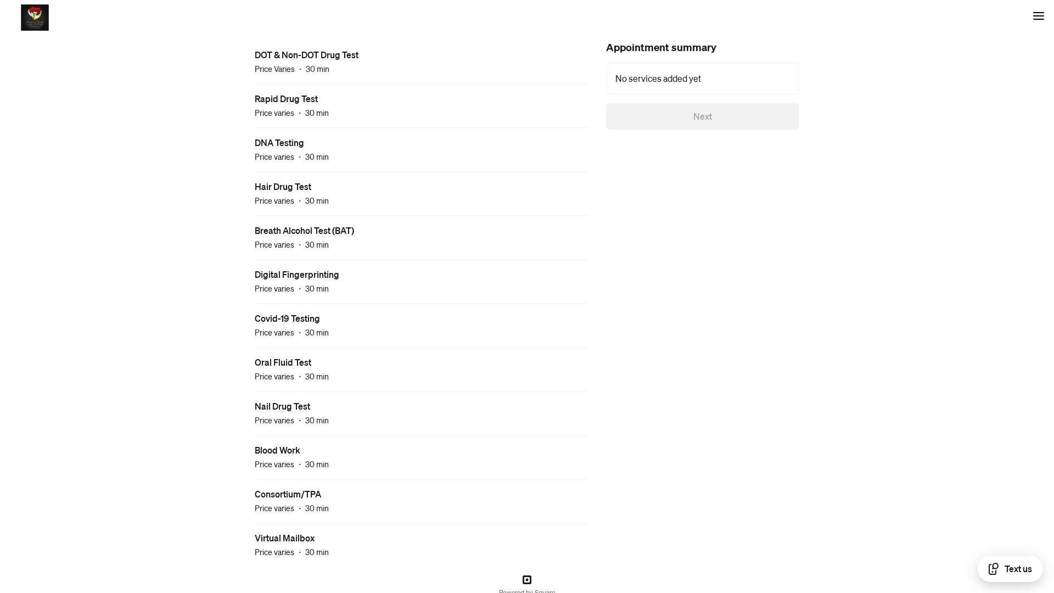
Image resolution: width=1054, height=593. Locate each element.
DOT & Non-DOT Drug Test (306, 54)
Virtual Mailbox (285, 538)
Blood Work (277, 450)
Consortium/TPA (288, 494)
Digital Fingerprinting (297, 274)
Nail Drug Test (282, 406)
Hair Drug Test (283, 186)
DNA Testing (279, 142)
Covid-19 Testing (287, 318)
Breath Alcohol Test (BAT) (304, 230)
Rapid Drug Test (286, 98)
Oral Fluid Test (283, 362)
